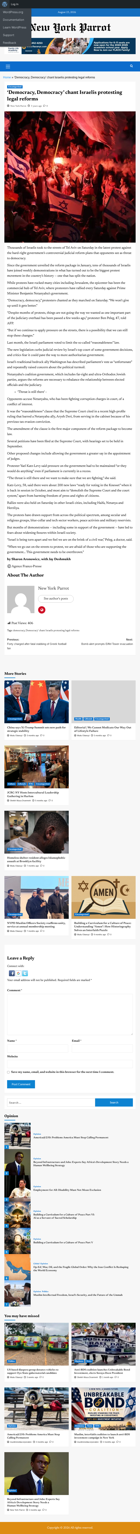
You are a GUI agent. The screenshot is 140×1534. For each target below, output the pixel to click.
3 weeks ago (32, 1377)
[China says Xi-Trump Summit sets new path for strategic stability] (36, 701)
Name (12, 1040)
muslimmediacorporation (21, 1442)
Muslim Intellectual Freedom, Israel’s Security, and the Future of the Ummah (77, 1295)
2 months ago (42, 1442)
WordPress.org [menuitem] (13, 12)
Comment (14, 990)
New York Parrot (18, 106)
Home (7, 77)
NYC (31, 784)
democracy (19, 630)
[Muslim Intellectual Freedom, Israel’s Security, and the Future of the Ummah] (17, 1293)
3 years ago (36, 106)
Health (78, 719)
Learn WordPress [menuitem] (14, 27)
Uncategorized (15, 87)
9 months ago (100, 934)
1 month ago (107, 1377)
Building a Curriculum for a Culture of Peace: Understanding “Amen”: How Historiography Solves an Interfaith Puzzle (102, 927)
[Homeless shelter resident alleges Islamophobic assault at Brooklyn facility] (36, 832)
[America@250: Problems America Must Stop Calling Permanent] (17, 1136)
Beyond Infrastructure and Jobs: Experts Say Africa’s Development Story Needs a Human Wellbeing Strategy (33, 1502)
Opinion (37, 1134)
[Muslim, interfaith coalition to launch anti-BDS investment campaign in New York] (103, 1408)
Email (76, 1040)
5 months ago (100, 735)
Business (79, 1361)
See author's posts (56, 598)
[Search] (131, 66)
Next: (107, 641)
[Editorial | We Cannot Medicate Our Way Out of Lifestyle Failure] (103, 701)
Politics (45, 1292)
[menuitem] (4, 4)
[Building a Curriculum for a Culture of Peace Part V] (17, 1241)
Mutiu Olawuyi (16, 735)
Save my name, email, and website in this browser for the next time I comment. (62, 1072)
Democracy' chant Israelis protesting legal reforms (52, 630)
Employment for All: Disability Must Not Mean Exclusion (67, 1190)
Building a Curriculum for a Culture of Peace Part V (63, 1242)
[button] (12, 973)
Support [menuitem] (8, 35)
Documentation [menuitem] (13, 20)
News (89, 1361)
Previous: (36, 644)
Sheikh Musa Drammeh (20, 800)
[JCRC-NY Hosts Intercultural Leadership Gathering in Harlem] (36, 766)
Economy (79, 1426)
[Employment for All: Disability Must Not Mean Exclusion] (17, 1188)
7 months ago (33, 866)
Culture (11, 784)
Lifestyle (88, 719)
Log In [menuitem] (14, 4)
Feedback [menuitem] (9, 42)
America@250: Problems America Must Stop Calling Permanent (70, 1137)
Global (36, 1264)
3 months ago (33, 735)
